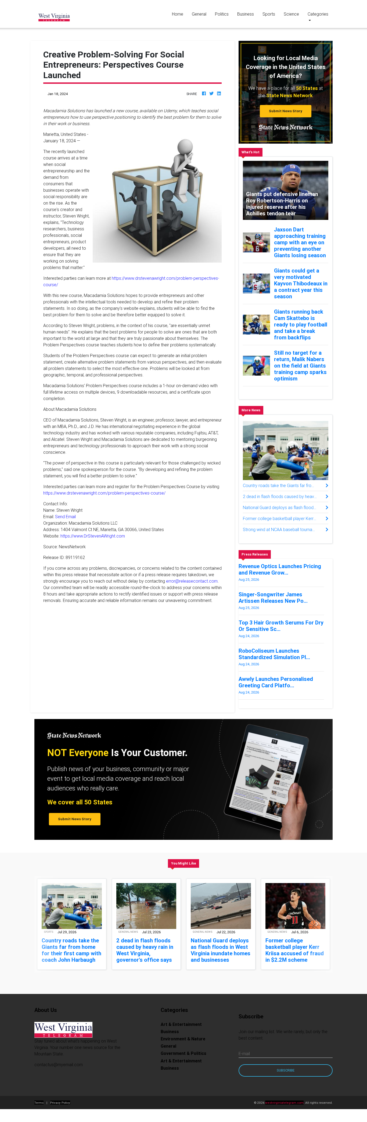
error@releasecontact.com (192, 581)
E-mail (244, 1053)
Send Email (65, 516)
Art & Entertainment (181, 1024)
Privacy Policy (60, 1103)
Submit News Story (285, 111)
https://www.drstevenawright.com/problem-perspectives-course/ (104, 493)
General (199, 14)
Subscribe (285, 1070)
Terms (39, 1103)
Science (291, 14)
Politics (222, 14)
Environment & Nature (183, 1038)
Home (180, 14)
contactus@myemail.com (58, 1064)
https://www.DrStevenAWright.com (92, 536)
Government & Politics (183, 1053)
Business (245, 14)
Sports (268, 14)
